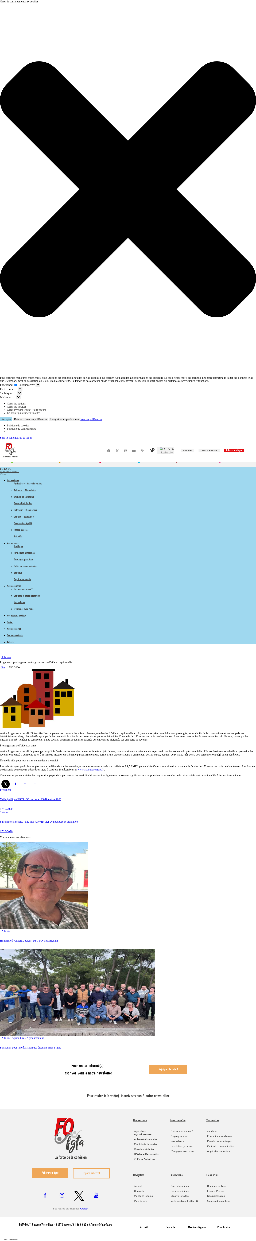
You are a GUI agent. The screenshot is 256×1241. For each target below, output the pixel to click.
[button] (128, 189)
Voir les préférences (36, 419)
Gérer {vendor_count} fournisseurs (26, 409)
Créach (84, 1208)
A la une (6, 657)
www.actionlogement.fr (90, 769)
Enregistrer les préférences (64, 419)
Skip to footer (24, 437)
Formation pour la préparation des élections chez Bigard (30, 1047)
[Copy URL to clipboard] (35, 784)
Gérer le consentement (10, 1240)
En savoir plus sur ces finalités (23, 412)
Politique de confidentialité (21, 428)
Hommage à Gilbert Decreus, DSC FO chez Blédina (29, 940)
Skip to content (8, 437)
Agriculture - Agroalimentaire (28, 1037)
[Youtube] (134, 450)
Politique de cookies (18, 425)
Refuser (18, 419)
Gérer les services (16, 406)
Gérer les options (16, 403)
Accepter (6, 419)
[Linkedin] (125, 450)
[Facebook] (109, 450)
